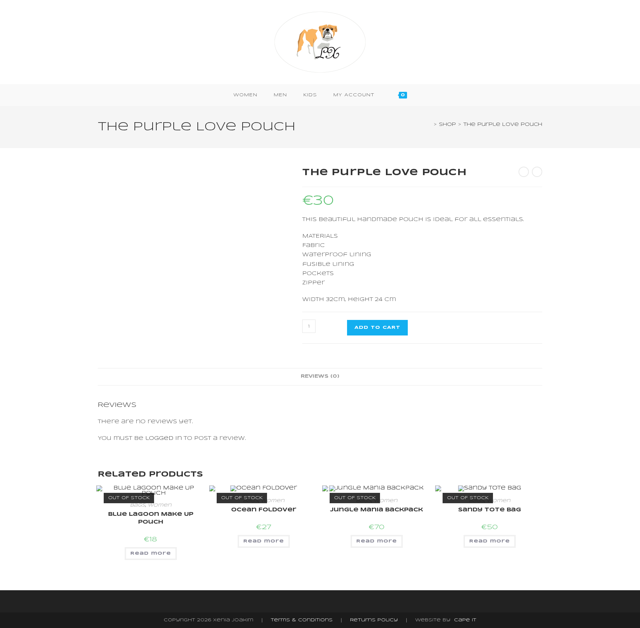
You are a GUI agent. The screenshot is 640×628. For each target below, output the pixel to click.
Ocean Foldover (263, 509)
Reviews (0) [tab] (320, 376)
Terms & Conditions (302, 620)
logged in (163, 438)
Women (159, 505)
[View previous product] (524, 172)
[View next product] (537, 172)
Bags (137, 505)
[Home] (429, 124)
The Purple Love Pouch (502, 124)
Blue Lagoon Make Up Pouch (150, 518)
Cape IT (465, 620)
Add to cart (377, 327)
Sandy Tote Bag (489, 509)
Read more (150, 553)
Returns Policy (374, 620)
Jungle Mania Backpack (376, 509)
